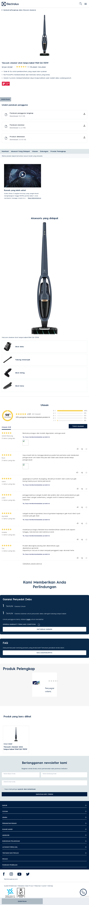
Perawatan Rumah (9, 823)
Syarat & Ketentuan (10, 886)
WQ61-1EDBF (8, 744)
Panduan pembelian (9, 865)
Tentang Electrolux (10, 853)
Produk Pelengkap (58, 151)
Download (17, 116)
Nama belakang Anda (49, 773)
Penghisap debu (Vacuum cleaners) (19, 10)
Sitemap (50, 886)
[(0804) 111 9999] (83, 892)
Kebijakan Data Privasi (25, 886)
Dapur (4, 805)
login (28, 619)
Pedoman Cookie (40, 886)
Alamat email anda (9, 782)
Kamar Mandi (7, 829)
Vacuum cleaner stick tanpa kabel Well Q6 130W (15, 748)
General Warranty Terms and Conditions (19, 624)
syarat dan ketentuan (27, 789)
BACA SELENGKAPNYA (44, 653)
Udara (4, 817)
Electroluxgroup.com (11, 879)
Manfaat (5, 151)
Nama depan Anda (9, 773)
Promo (5, 859)
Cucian (5, 811)
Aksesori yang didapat (20, 151)
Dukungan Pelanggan (11, 841)
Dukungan (44, 151)
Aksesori (5, 835)
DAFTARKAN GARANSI (44, 629)
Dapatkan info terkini (44, 794)
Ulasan (35, 151)
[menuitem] (3, 874)
